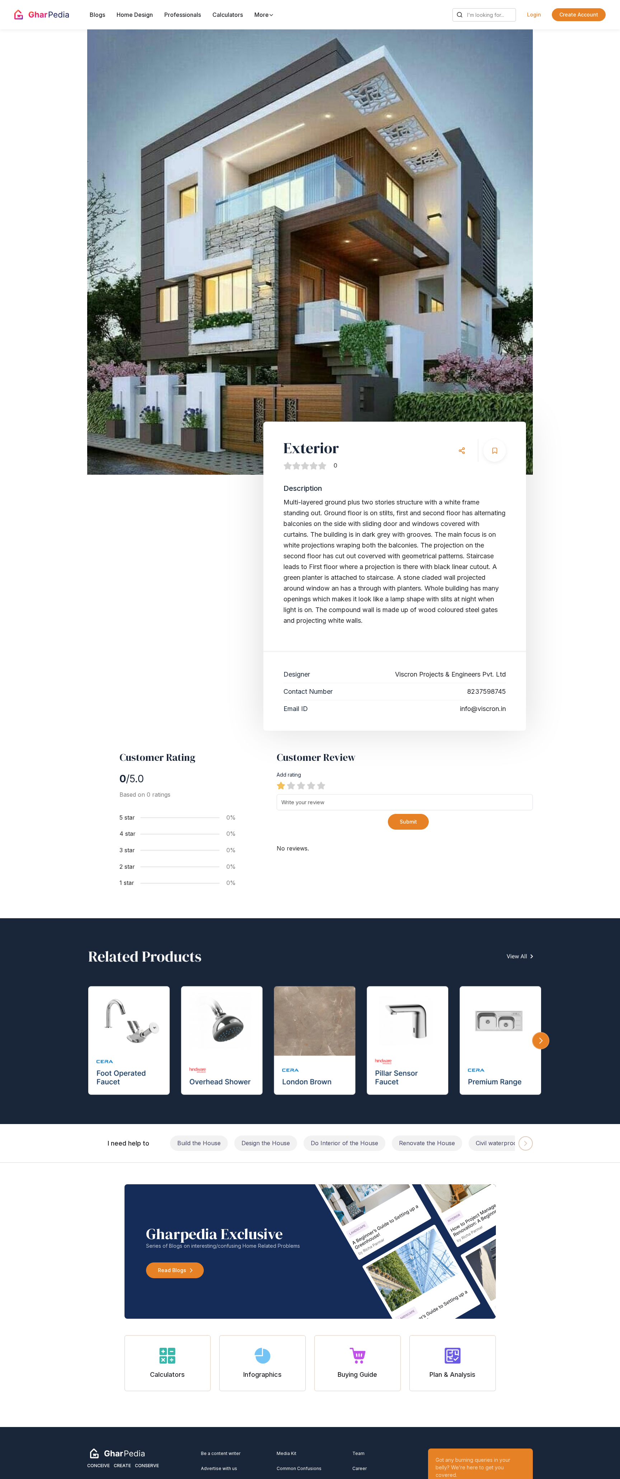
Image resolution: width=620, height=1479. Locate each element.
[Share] (461, 450)
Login (534, 14)
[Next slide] (509, 252)
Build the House (199, 1143)
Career (359, 1468)
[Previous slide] (110, 252)
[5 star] (321, 785)
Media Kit (286, 1453)
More (262, 14)
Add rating (289, 775)
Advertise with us (219, 1468)
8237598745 (486, 691)
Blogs (97, 14)
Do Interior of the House (344, 1143)
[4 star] (311, 785)
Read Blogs (172, 1270)
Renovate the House (427, 1143)
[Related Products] (310, 1021)
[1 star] (281, 785)
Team (358, 1453)
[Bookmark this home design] (494, 450)
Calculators (227, 14)
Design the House (265, 1143)
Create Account (578, 14)
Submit (408, 822)
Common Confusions (299, 1468)
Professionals (182, 14)
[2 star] (291, 785)
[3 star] (301, 785)
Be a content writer (220, 1453)
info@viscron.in (483, 708)
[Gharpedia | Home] (41, 15)
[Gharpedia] (117, 1453)
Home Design (135, 14)
